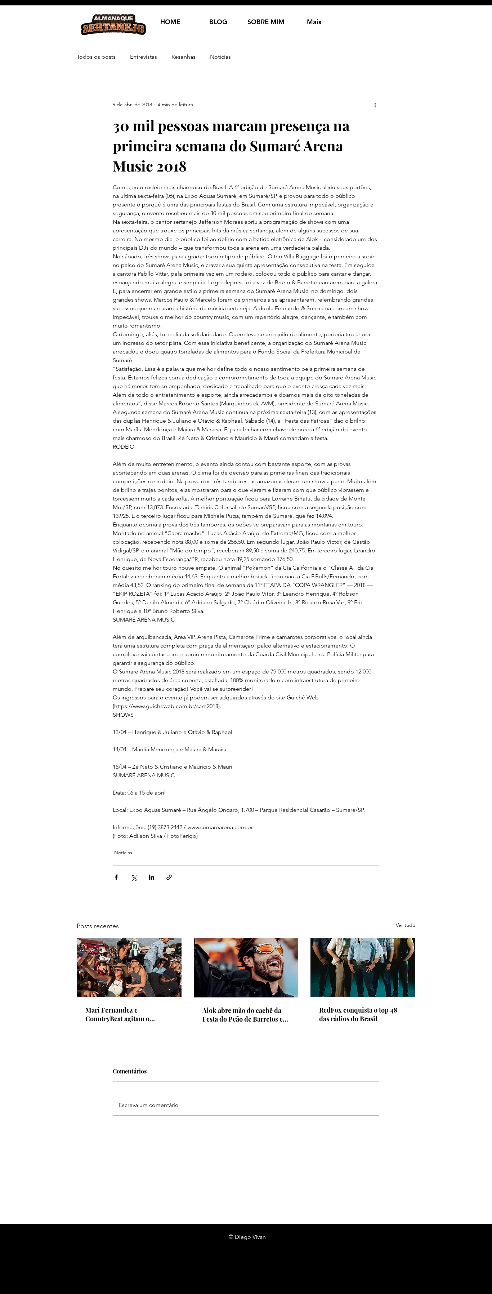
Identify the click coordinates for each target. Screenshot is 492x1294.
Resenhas (183, 56)
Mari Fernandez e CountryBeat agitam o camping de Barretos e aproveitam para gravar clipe (127, 1014)
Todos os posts (96, 56)
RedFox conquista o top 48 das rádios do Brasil (358, 1014)
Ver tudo (405, 925)
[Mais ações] (375, 104)
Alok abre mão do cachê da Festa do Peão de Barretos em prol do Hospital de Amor (245, 1014)
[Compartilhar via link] (169, 877)
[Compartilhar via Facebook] (116, 877)
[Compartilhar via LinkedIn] (151, 877)
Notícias (220, 56)
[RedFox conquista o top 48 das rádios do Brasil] (362, 967)
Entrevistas (143, 56)
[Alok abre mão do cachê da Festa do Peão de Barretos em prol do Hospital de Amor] (246, 967)
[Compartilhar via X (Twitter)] (133, 877)
